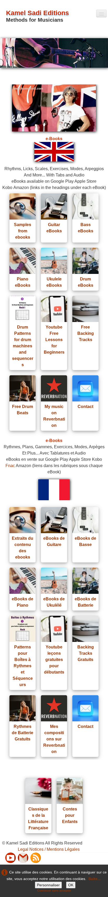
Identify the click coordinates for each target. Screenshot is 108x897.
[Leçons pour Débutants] (54, 629)
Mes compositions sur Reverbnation (54, 739)
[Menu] (101, 13)
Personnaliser (48, 885)
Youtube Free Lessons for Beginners (54, 339)
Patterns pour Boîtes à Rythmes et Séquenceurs (23, 666)
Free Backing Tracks (85, 333)
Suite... (94, 879)
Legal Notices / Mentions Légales (49, 849)
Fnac (10, 465)
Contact (85, 406)
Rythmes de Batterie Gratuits (22, 732)
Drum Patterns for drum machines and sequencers (22, 346)
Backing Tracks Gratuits (85, 653)
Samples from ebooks (22, 230)
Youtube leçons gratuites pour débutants (54, 659)
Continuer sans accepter (54, 890)
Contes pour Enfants (70, 815)
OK (70, 885)
